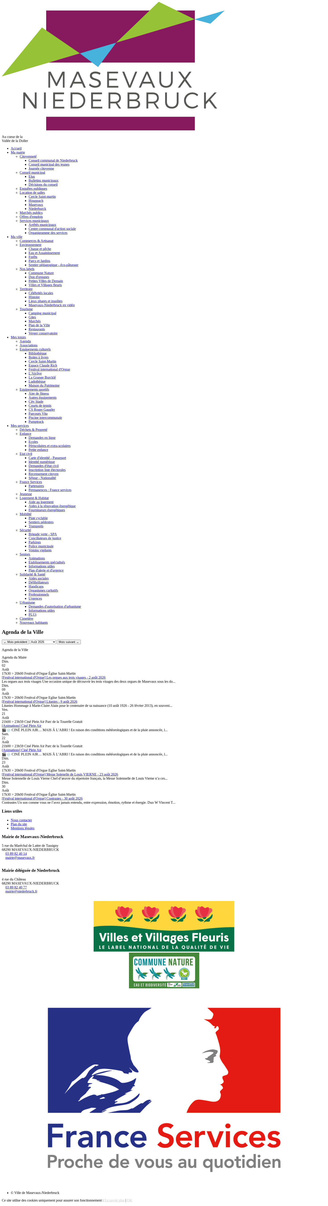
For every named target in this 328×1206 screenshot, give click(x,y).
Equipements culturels (35, 349)
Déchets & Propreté (33, 430)
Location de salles (32, 192)
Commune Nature (41, 273)
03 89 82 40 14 (16, 853)
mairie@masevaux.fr (20, 858)
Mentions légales (22, 828)
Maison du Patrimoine (44, 385)
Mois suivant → (69, 642)
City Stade (36, 401)
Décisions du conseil (43, 184)
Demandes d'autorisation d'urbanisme (55, 606)
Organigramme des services (48, 233)
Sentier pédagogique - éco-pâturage (53, 265)
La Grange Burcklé (42, 377)
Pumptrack (36, 422)
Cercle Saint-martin (42, 196)
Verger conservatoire (43, 333)
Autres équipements (42, 397)
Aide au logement (41, 502)
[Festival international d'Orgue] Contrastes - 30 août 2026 (42, 798)
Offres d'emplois (31, 217)
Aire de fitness (39, 393)
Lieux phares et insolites (45, 301)
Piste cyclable (38, 518)
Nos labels (27, 269)
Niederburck (37, 209)
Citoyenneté (28, 156)
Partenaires (36, 486)
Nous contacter (21, 820)
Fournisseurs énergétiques (47, 510)
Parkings (35, 542)
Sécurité (25, 530)
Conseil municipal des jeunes (49, 164)
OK (129, 1200)
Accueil (16, 148)
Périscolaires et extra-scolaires (50, 446)
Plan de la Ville (39, 325)
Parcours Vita (38, 413)
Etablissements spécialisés (47, 562)
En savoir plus (114, 1200)
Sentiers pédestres (41, 522)
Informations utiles (42, 566)
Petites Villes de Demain (46, 281)
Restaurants (37, 329)
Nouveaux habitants (34, 622)
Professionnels (39, 594)
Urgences (35, 598)
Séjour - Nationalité (42, 478)
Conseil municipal (32, 172)
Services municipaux (34, 221)
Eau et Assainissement (44, 253)
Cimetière (26, 618)
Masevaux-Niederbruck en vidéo (52, 305)
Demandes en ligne (42, 438)
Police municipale (41, 546)
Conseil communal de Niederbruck (53, 160)
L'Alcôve (35, 373)
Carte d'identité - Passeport (47, 458)
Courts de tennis (40, 405)
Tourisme (26, 309)
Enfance (25, 434)
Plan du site (19, 824)
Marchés (35, 321)
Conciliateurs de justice (45, 538)
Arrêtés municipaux (42, 225)
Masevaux (36, 205)
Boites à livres (38, 357)
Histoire (34, 297)
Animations (37, 558)
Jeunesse (26, 494)
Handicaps (36, 586)
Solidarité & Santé (32, 574)
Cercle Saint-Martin (42, 361)
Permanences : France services (50, 490)
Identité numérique (42, 462)
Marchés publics (31, 213)
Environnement (30, 245)
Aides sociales (39, 578)
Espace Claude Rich (43, 365)
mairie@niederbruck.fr (21, 891)
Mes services (20, 426)
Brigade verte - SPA (43, 534)
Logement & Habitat (34, 498)
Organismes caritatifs (43, 590)
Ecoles (33, 442)
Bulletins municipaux (43, 180)
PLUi (32, 614)
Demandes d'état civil (44, 466)
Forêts (33, 257)
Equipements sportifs (34, 389)
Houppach (36, 200)
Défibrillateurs (39, 582)
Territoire (26, 289)
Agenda (25, 341)
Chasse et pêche (40, 249)
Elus (32, 176)
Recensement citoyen (43, 474)
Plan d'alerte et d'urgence (46, 570)
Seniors (25, 554)
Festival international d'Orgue (49, 369)
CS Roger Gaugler (42, 409)
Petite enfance (38, 450)
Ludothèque (37, 381)
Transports (36, 526)
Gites (32, 317)
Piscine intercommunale (45, 417)
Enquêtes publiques (33, 188)
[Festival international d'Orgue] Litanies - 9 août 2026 (39, 701)
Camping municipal (42, 313)
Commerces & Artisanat (36, 241)
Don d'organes (39, 277)
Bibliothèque (38, 353)
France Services (31, 482)
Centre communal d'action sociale (52, 229)
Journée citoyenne (41, 168)
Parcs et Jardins (39, 261)
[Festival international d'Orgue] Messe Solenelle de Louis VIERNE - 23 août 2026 (60, 774)
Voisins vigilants (40, 550)
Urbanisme (27, 602)
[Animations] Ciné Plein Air (21, 726)
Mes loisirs (18, 337)
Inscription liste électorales (47, 470)
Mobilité (25, 514)
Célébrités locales (41, 293)
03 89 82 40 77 (16, 887)
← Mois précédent (15, 642)
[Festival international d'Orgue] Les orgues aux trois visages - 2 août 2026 (54, 677)
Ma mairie (18, 152)
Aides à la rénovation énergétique (52, 506)
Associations (28, 345)
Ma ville (16, 237)
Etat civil (26, 454)
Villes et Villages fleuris (45, 285)
